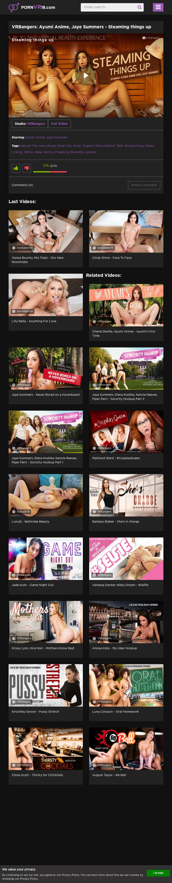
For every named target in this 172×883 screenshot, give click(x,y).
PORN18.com (38, 7)
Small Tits (64, 146)
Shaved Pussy (134, 146)
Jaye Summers (57, 137)
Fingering (62, 152)
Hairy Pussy (47, 146)
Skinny (48, 152)
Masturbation (105, 146)
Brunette (76, 152)
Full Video (59, 123)
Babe (38, 152)
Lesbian (90, 152)
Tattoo (28, 152)
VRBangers (36, 123)
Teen (119, 146)
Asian (77, 146)
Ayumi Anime (35, 137)
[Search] (139, 7)
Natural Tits (28, 146)
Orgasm (88, 146)
